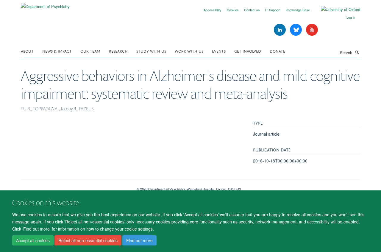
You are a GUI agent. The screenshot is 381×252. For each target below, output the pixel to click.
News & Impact (57, 51)
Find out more (139, 240)
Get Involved (247, 51)
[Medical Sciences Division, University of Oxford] (74, 186)
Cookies (233, 9)
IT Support (272, 9)
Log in (350, 17)
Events (219, 51)
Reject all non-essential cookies (88, 240)
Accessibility (212, 9)
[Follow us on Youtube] (312, 30)
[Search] (357, 52)
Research (118, 51)
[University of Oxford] (336, 9)
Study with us (151, 51)
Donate (277, 51)
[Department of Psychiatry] (45, 4)
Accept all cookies (33, 240)
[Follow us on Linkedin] (280, 30)
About (27, 51)
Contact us (252, 9)
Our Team (90, 51)
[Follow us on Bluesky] (296, 30)
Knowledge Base (298, 9)
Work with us (189, 51)
